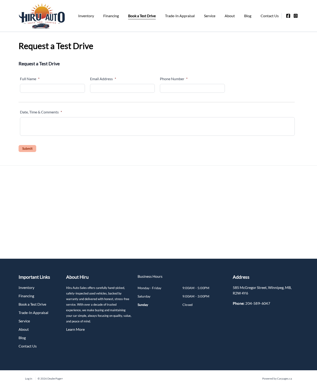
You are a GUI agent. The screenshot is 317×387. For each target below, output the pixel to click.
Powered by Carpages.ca (277, 378)
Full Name (29, 78)
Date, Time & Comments (41, 112)
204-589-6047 (257, 303)
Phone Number (174, 78)
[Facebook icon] (288, 16)
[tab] (150, 279)
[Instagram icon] (295, 16)
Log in (28, 378)
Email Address (103, 78)
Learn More (75, 329)
